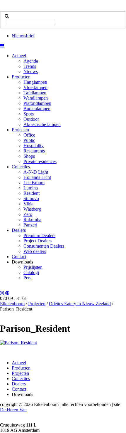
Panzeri (30, 224)
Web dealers (34, 251)
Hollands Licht (37, 177)
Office (29, 134)
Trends (29, 66)
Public (29, 140)
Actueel (19, 55)
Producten (21, 76)
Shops (29, 156)
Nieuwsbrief (23, 35)
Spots (28, 113)
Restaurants (34, 150)
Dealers (19, 230)
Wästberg (32, 209)
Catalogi (31, 272)
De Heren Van (13, 409)
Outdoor (31, 119)
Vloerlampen (35, 87)
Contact (19, 256)
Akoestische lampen (42, 124)
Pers (27, 277)
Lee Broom (34, 182)
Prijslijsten (32, 267)
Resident (31, 193)
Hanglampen (35, 82)
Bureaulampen (36, 108)
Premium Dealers (39, 235)
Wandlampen (35, 97)
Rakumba (32, 219)
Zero (27, 214)
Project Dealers (37, 240)
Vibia (28, 203)
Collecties (21, 166)
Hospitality (33, 145)
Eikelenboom (12, 303)
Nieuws (30, 71)
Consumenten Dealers (43, 246)
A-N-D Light (35, 171)
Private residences (40, 161)
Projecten (20, 129)
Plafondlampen (37, 103)
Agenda (30, 60)
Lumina (30, 187)
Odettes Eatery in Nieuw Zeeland (80, 303)
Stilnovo (31, 198)
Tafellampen (34, 92)
